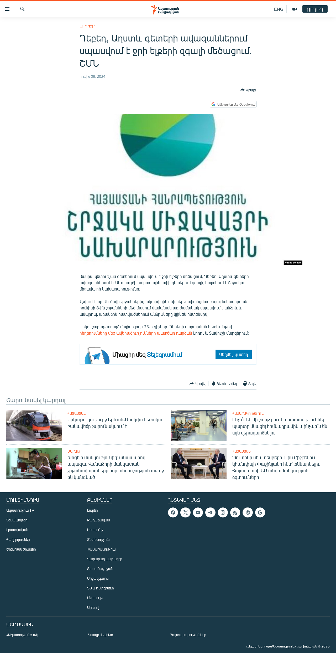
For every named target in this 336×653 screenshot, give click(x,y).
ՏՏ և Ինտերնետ (100, 588)
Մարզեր (74, 451)
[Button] (248, 90)
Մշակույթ (95, 597)
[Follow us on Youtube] (198, 512)
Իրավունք (95, 529)
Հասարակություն (248, 413)
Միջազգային (97, 578)
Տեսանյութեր (16, 520)
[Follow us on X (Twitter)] (185, 512)
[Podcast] (248, 512)
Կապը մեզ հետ (100, 635)
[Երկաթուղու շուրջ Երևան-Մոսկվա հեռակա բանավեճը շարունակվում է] (34, 425)
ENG (278, 9)
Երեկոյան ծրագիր (21, 549)
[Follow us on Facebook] (173, 512)
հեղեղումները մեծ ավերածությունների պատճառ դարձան (136, 332)
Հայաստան (76, 413)
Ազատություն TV (20, 510)
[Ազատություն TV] (294, 9)
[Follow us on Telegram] (210, 512)
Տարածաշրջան (100, 568)
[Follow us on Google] (260, 512)
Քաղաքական (98, 520)
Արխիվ (92, 607)
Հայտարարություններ (188, 635)
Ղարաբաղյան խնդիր (104, 559)
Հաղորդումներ (18, 539)
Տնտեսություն (98, 539)
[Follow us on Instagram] (223, 512)
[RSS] (235, 512)
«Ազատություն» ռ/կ (22, 635)
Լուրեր (87, 26)
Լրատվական (17, 529)
